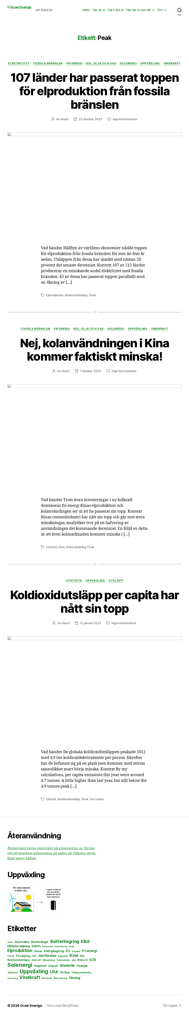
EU (68, 951)
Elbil (85, 941)
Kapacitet (63, 956)
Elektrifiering (61, 946)
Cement (51, 547)
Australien (22, 942)
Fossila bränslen (48, 63)
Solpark (53, 965)
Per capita (97, 799)
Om (160, 10)
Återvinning (60, 978)
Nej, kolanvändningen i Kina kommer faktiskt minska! (94, 350)
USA (54, 972)
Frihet (10, 956)
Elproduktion (54, 295)
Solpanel (40, 966)
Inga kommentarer (125, 119)
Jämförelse (47, 956)
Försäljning (23, 955)
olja (74, 960)
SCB (92, 960)
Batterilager (40, 942)
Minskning (49, 960)
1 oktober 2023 (90, 371)
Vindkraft (172, 63)
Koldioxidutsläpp (76, 295)
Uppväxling (150, 63)
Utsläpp (116, 580)
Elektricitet (19, 63)
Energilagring (54, 951)
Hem (86, 10)
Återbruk (47, 978)
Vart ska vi (115, 10)
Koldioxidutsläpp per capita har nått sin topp (94, 601)
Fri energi (74, 63)
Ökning (74, 978)
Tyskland (12, 972)
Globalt (51, 799)
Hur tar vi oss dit (138, 10)
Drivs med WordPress (63, 1005)
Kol (82, 956)
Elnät (71, 946)
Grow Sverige (31, 1005)
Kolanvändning (76, 547)
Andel (10, 942)
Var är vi (99, 10)
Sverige (82, 966)
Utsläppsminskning (81, 972)
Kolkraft (36, 959)
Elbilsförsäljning (18, 946)
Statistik (74, 580)
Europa (76, 951)
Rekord (82, 960)
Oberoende (63, 960)
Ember (38, 951)
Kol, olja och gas (101, 63)
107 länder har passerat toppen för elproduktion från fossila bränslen (94, 91)
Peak (92, 295)
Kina (62, 547)
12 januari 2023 (90, 623)
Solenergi (128, 63)
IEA (34, 956)
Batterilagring (64, 941)
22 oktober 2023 (90, 119)
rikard (64, 119)
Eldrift (36, 946)
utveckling (12, 978)
